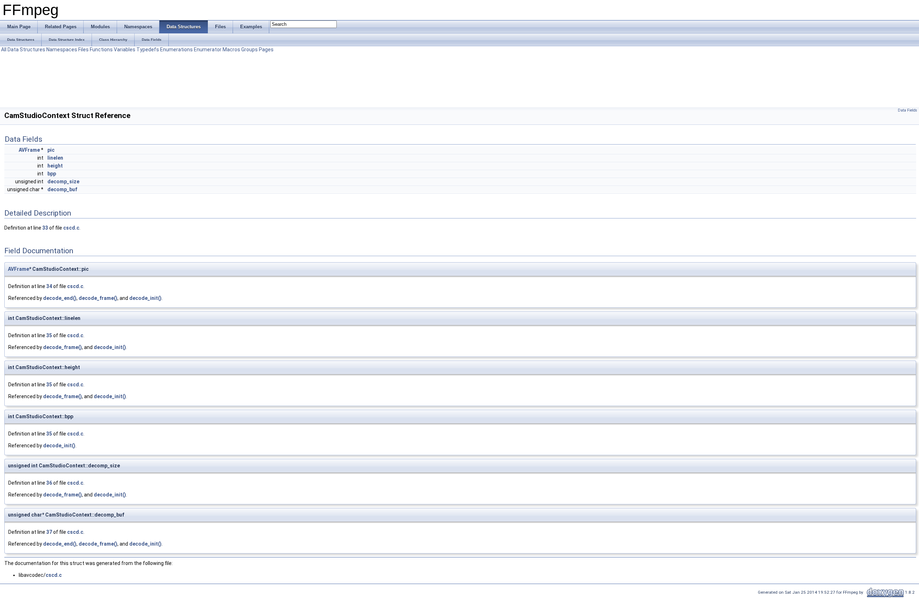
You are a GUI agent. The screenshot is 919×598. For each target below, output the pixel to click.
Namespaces (61, 49)
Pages (266, 49)
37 (49, 532)
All (3, 49)
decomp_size (63, 181)
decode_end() (59, 298)
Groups (249, 49)
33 (45, 228)
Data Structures (26, 49)
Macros (231, 49)
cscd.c (71, 228)
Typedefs (147, 49)
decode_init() (145, 298)
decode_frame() (98, 298)
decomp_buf (62, 189)
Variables (124, 49)
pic (51, 150)
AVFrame (29, 150)
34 (49, 286)
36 (49, 483)
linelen (55, 158)
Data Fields (907, 110)
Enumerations (176, 49)
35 (49, 335)
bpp (51, 173)
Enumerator (207, 49)
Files (83, 49)
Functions (101, 49)
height (55, 166)
